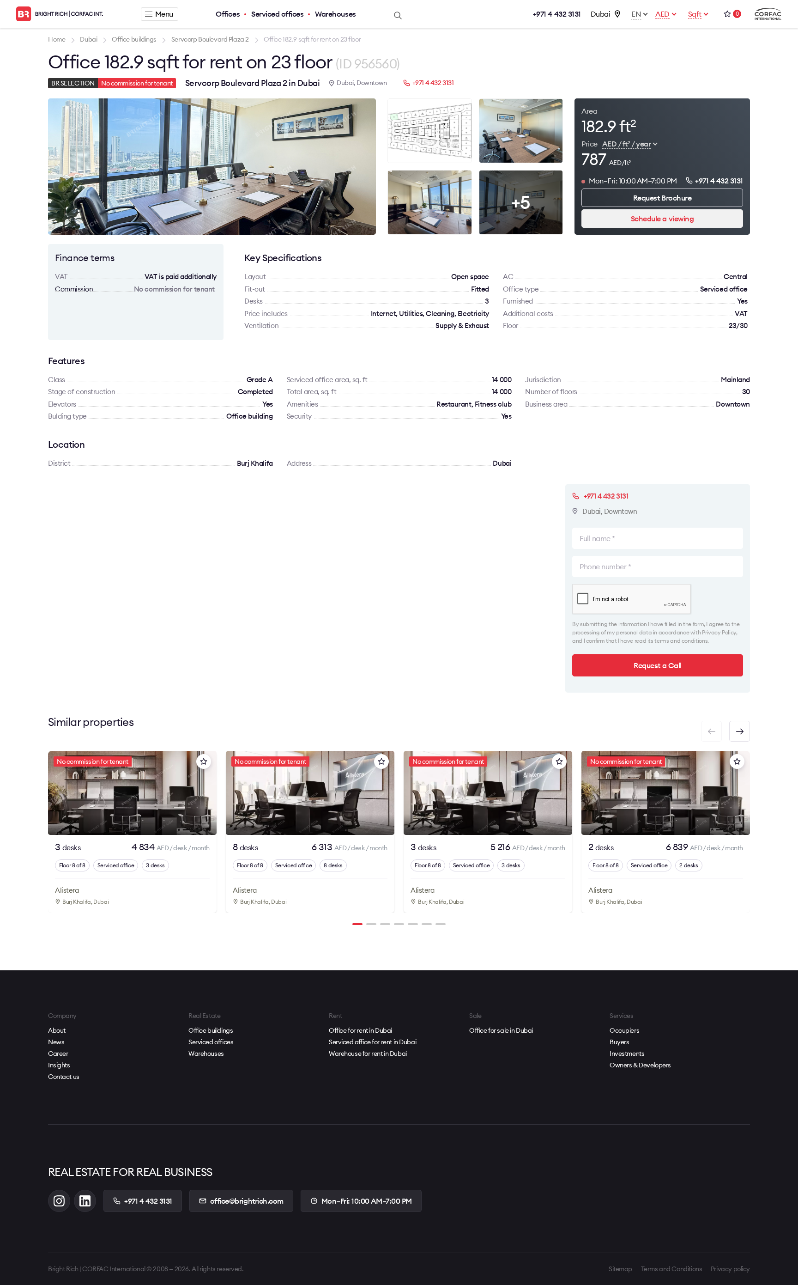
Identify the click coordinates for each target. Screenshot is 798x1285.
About (57, 1030)
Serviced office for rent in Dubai (372, 1042)
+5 (520, 202)
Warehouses (335, 13)
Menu (164, 13)
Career (58, 1053)
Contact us (63, 1076)
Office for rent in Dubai (360, 1030)
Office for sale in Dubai (501, 1030)
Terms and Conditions (671, 1269)
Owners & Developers (640, 1065)
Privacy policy (730, 1269)
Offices (228, 13)
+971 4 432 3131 (557, 13)
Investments (627, 1053)
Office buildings (210, 1030)
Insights (59, 1065)
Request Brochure (662, 197)
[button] (739, 731)
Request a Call (657, 665)
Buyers (619, 1042)
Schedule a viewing (662, 218)
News (56, 1042)
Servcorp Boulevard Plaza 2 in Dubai (252, 83)
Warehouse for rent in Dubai (368, 1053)
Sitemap (620, 1269)
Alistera (67, 890)
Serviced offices (277, 13)
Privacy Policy (719, 632)
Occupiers (624, 1030)
